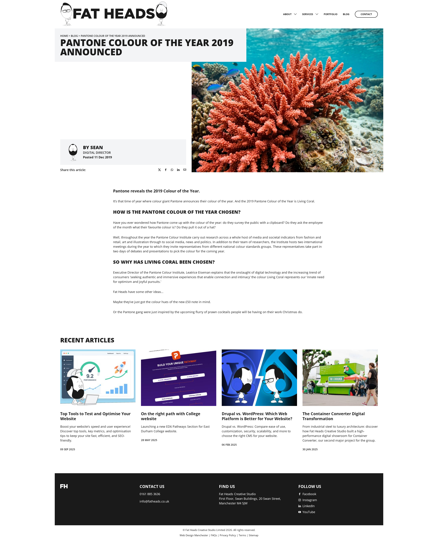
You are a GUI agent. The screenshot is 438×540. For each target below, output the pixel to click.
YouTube (308, 512)
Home (64, 35)
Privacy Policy (228, 535)
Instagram (309, 500)
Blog (346, 14)
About (287, 14)
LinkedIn (308, 506)
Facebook (309, 494)
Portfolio (330, 14)
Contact (366, 14)
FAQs (214, 535)
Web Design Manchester (194, 535)
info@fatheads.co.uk (154, 501)
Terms (242, 535)
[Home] (114, 25)
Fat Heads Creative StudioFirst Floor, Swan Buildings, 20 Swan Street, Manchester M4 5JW (250, 498)
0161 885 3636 (150, 494)
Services (307, 14)
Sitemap (253, 535)
